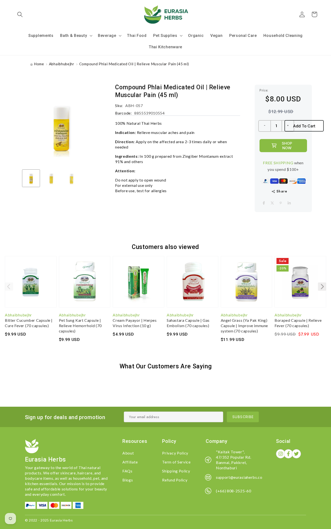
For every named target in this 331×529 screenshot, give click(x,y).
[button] (20, 14)
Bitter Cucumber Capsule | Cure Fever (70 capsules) (29, 323)
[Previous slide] (9, 286)
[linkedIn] (289, 203)
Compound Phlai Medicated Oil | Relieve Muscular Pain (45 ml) (134, 64)
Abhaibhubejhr (61, 64)
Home (39, 64)
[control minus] (264, 126)
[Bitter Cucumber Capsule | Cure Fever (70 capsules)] (30, 284)
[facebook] (264, 203)
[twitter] (272, 203)
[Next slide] (322, 286)
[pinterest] (280, 203)
